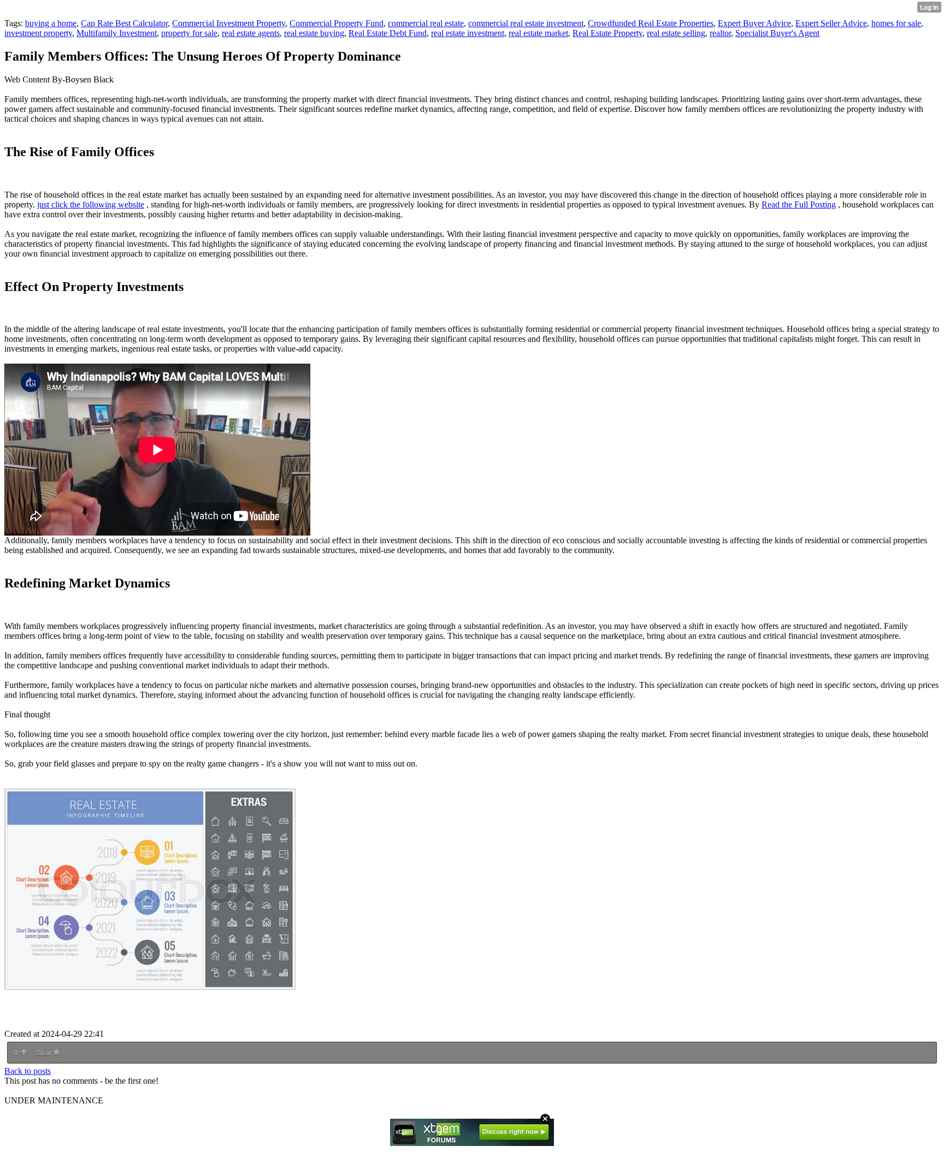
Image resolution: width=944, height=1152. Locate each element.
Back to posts (27, 1071)
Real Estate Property (607, 33)
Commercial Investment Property (228, 23)
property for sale (189, 33)
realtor (720, 33)
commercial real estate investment (525, 23)
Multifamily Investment (116, 33)
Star (44, 1052)
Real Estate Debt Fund (388, 33)
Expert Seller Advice (831, 23)
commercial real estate (426, 23)
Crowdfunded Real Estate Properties (650, 23)
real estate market (538, 33)
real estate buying (314, 33)
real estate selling (676, 33)
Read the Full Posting (799, 204)
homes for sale (896, 23)
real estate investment (467, 33)
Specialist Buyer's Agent (777, 33)
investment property (38, 33)
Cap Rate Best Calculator (124, 23)
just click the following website (90, 204)
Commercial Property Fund (337, 23)
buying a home (50, 23)
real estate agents (251, 33)
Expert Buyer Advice (754, 23)
